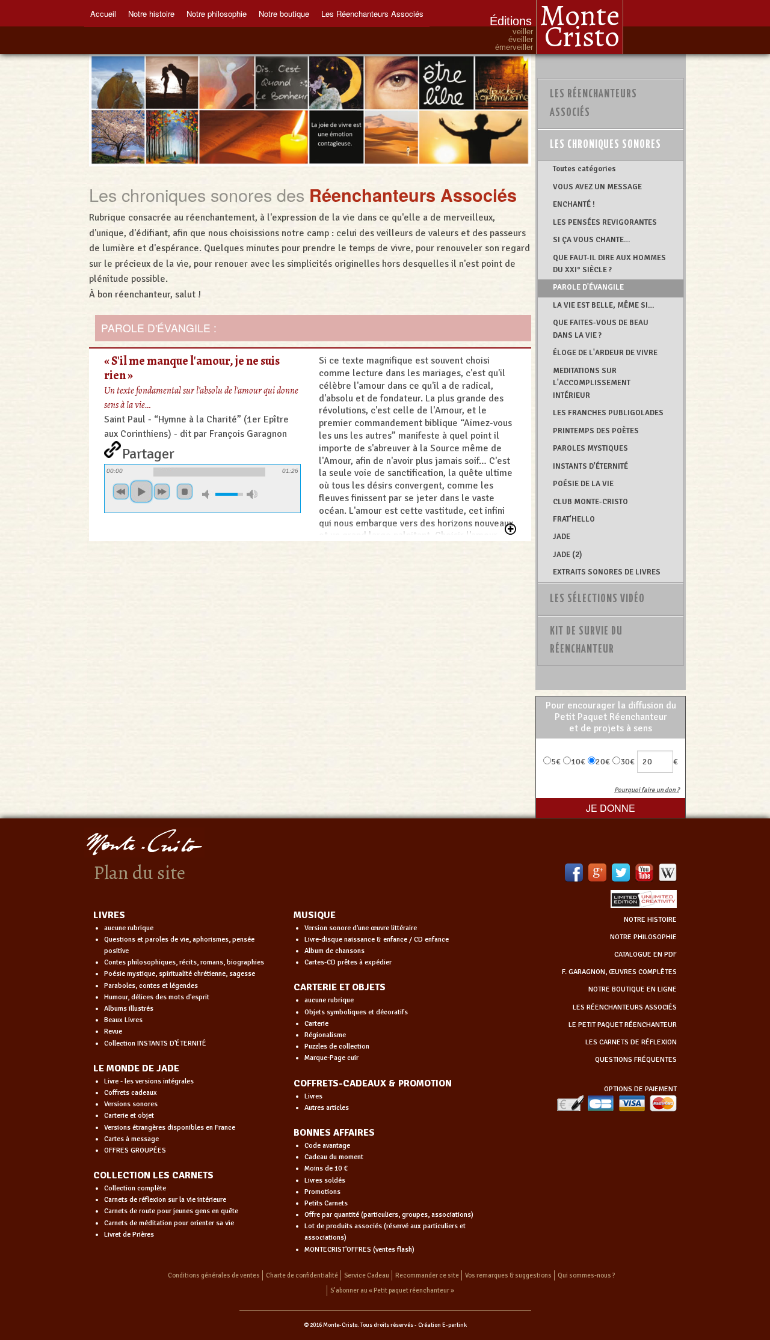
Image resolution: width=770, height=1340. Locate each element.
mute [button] (207, 494)
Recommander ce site (427, 1275)
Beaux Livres (123, 1020)
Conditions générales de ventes (214, 1275)
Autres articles (326, 1107)
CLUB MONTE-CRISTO (590, 502)
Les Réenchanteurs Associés (372, 13)
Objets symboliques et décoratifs (356, 1012)
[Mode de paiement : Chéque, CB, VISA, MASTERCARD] (616, 1102)
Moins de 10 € (326, 1168)
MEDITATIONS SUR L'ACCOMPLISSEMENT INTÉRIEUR (591, 383)
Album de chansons (334, 950)
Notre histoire (151, 13)
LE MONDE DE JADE (136, 1068)
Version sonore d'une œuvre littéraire (360, 928)
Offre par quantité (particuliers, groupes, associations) (388, 1214)
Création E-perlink (442, 1325)
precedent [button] (120, 491)
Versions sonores (131, 1104)
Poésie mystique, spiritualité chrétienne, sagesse (179, 973)
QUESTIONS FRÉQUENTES (636, 1059)
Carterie (316, 1023)
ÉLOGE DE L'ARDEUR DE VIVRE (605, 353)
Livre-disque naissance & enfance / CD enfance (376, 939)
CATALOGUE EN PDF (645, 954)
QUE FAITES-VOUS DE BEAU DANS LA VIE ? (600, 329)
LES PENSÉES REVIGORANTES (605, 222)
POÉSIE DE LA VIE (583, 484)
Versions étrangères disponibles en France (169, 1127)
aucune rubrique (128, 928)
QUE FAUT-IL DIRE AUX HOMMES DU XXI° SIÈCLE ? (609, 264)
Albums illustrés (128, 1008)
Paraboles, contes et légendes (151, 985)
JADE (561, 536)
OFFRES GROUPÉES (135, 1150)
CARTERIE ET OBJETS (340, 987)
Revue (113, 1031)
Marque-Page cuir (331, 1057)
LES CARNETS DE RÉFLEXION (631, 1042)
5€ (556, 762)
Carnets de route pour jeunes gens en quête (171, 1211)
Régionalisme (325, 1035)
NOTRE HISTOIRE (650, 919)
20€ (603, 762)
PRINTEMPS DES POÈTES (596, 431)
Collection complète (135, 1188)
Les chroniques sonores (605, 144)
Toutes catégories (584, 169)
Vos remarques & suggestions (508, 1275)
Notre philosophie (216, 13)
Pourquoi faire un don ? (646, 790)
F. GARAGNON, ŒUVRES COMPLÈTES (619, 971)
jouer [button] (141, 492)
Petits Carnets (326, 1203)
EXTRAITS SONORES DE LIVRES (607, 572)
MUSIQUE (315, 915)
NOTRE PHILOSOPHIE (643, 937)
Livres (313, 1096)
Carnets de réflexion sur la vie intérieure (165, 1199)
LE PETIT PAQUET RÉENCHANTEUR (622, 1024)
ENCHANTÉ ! (574, 204)
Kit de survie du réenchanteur (586, 641)
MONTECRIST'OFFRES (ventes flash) (359, 1249)
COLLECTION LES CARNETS (153, 1175)
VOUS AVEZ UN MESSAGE (597, 187)
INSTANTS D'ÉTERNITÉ (590, 466)
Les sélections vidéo (597, 599)
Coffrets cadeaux (130, 1092)
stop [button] (184, 491)
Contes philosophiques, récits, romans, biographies (184, 962)
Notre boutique (284, 13)
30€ (627, 762)
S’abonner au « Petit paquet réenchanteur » (392, 1290)
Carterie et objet (129, 1115)
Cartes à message (131, 1139)
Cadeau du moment (333, 1157)
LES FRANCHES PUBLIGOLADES (608, 413)
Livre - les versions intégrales (149, 1081)
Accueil (103, 13)
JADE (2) (567, 554)
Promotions (322, 1191)
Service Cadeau (366, 1275)
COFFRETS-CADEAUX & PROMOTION (373, 1083)
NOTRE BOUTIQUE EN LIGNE (632, 989)
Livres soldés (324, 1180)
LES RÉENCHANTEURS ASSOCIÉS (625, 1007)
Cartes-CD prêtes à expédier (348, 962)
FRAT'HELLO (574, 519)
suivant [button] (161, 491)
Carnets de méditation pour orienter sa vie (169, 1223)
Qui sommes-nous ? (586, 1275)
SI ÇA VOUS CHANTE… (591, 240)
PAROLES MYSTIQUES (590, 448)
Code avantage (327, 1145)
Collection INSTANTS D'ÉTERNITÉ (155, 1043)
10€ (578, 762)
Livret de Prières (129, 1234)
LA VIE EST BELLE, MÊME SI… (603, 305)
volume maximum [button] (252, 494)
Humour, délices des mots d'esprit (156, 997)
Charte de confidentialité (302, 1275)
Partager (148, 451)
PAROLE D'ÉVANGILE (588, 287)
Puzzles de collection (336, 1046)
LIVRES (109, 915)
